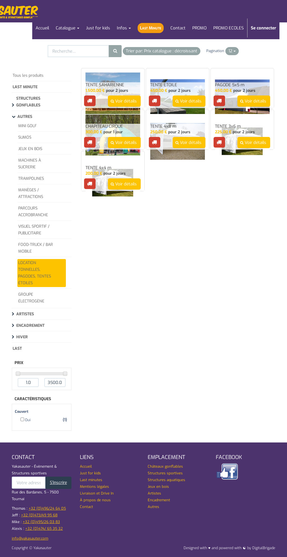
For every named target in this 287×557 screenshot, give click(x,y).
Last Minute (25, 87)
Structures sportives (165, 473)
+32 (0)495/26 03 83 (41, 521)
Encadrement (30, 325)
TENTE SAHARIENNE (104, 85)
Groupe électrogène (31, 298)
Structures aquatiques (166, 479)
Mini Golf (27, 126)
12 (230, 51)
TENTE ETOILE (163, 85)
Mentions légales (94, 486)
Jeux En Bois (30, 149)
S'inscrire (58, 482)
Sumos (24, 137)
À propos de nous (95, 500)
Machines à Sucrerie (29, 164)
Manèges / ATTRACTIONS (30, 193)
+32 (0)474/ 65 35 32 (44, 528)
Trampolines (31, 178)
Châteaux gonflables (165, 466)
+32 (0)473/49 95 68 (39, 515)
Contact (86, 506)
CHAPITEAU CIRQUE (104, 126)
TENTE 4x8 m (163, 126)
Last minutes (91, 479)
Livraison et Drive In (97, 493)
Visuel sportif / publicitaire (34, 230)
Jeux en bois (158, 486)
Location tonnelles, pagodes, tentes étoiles (34, 273)
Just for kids (90, 473)
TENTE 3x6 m (228, 126)
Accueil (86, 466)
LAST (17, 348)
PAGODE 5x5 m (229, 85)
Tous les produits (28, 75)
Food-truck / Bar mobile (35, 248)
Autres (24, 116)
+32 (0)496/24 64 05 (47, 508)
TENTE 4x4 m (98, 168)
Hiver (22, 337)
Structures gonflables (28, 102)
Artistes (25, 314)
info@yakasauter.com (30, 538)
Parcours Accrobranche (33, 212)
